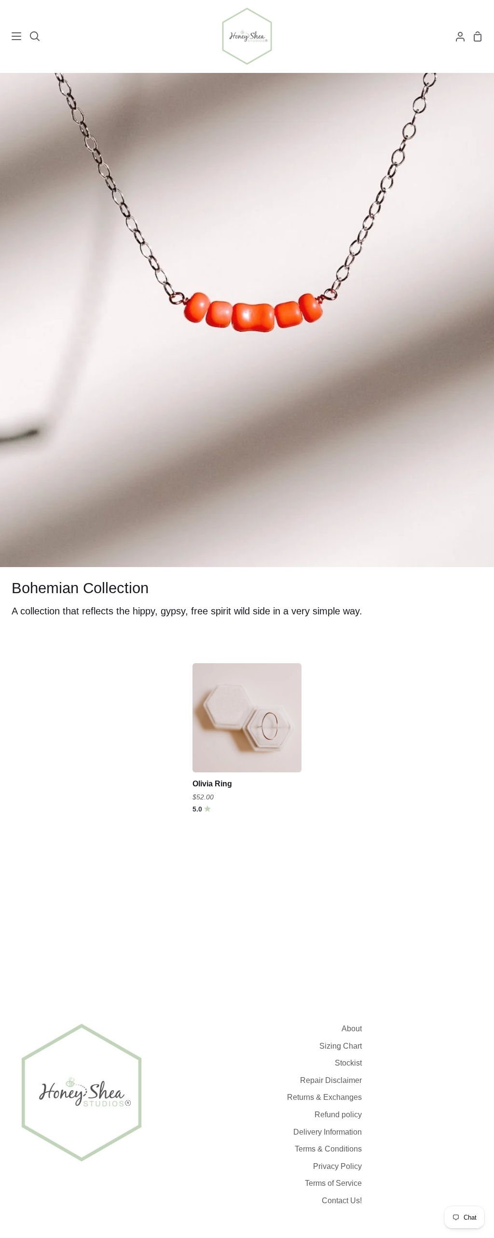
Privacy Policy (337, 1166)
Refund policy (338, 1114)
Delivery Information (327, 1132)
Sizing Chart (340, 1046)
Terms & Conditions (328, 1149)
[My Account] (456, 36)
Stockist (348, 1063)
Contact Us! (342, 1200)
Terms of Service (333, 1183)
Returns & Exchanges (324, 1097)
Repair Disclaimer (331, 1080)
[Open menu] (11, 36)
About (352, 1029)
